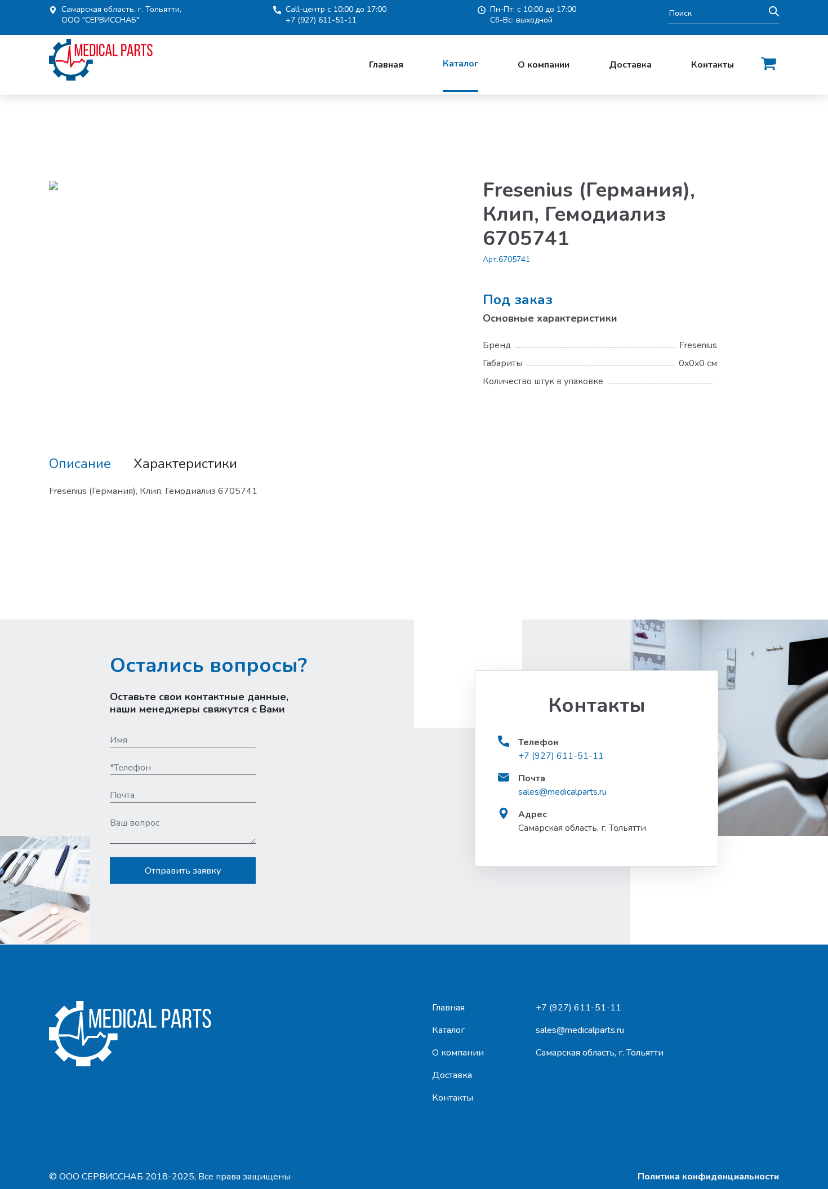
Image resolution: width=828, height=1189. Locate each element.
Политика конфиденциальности (708, 1176)
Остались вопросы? (208, 665)
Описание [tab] (80, 464)
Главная (386, 65)
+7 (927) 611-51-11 (321, 20)
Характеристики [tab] (185, 464)
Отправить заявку (183, 871)
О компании (543, 65)
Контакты (712, 65)
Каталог (460, 63)
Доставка (630, 65)
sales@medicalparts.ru (562, 792)
